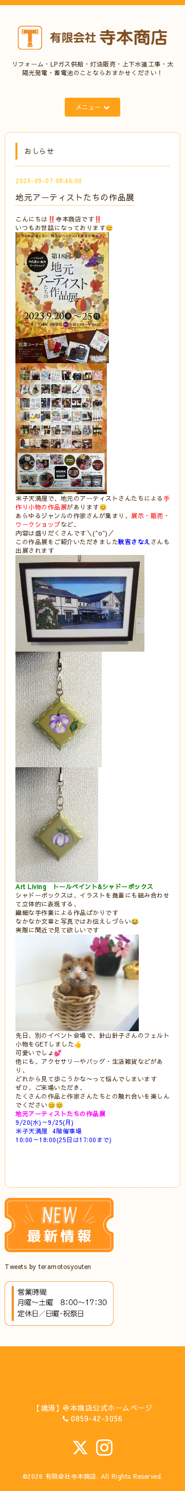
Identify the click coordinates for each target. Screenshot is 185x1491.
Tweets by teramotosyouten (48, 1266)
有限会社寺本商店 (71, 1476)
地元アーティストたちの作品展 (74, 197)
